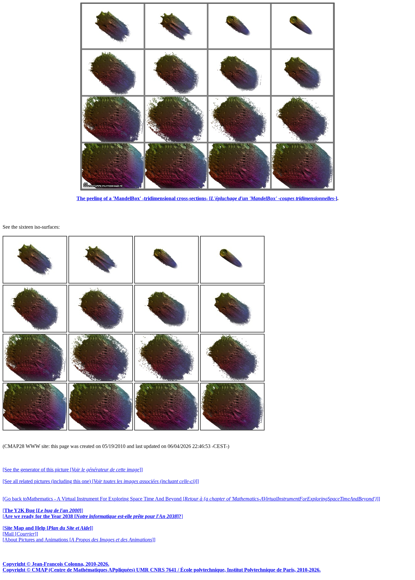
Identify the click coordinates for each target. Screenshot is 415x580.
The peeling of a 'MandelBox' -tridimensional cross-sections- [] (207, 198)
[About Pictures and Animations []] (79, 539)
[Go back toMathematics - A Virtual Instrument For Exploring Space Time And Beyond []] (191, 498)
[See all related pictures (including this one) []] (101, 481)
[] (43, 510)
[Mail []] (20, 534)
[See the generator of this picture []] (73, 469)
